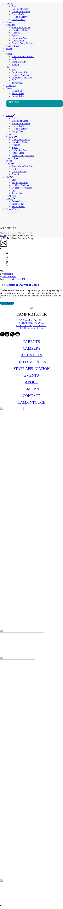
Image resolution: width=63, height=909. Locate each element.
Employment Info (20, 72)
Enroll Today (18, 93)
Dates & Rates (12, 46)
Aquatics (16, 32)
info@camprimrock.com (31, 328)
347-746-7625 (39, 325)
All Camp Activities (21, 27)
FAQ (14, 80)
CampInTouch (18, 19)
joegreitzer (8, 274)
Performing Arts (19, 38)
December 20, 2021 (16, 279)
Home (3, 235)
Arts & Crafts (18, 40)
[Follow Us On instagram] (7, 335)
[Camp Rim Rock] (0, 110)
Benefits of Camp (20, 9)
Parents (9, 3)
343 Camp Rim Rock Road (31, 320)
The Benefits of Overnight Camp (19, 284)
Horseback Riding (20, 30)
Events (9, 48)
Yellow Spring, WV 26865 (31, 323)
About (9, 54)
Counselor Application (22, 77)
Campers (10, 22)
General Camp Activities (23, 43)
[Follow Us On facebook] (2, 335)
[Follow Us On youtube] (17, 335)
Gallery (15, 59)
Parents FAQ (18, 14)
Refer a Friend (18, 96)
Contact (9, 88)
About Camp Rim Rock (23, 56)
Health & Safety (19, 17)
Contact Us (17, 91)
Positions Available (20, 75)
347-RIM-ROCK (24, 325)
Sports (15, 35)
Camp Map (11, 85)
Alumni (15, 64)
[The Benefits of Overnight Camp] (0, 238)
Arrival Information (21, 11)
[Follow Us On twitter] (12, 335)
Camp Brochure (19, 61)
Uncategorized (9, 276)
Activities (10, 24)
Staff (8, 67)
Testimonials (17, 83)
